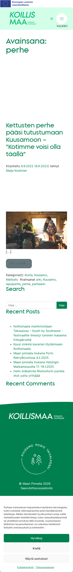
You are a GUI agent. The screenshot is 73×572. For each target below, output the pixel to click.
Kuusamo (40, 275)
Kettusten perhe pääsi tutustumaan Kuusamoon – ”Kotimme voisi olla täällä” (34, 140)
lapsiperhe (13, 284)
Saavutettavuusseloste (37, 488)
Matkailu (12, 279)
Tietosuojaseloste (45, 567)
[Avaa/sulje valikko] (61, 18)
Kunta (29, 275)
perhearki (38, 284)
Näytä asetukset (36, 558)
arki (38, 279)
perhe (26, 284)
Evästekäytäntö (25, 567)
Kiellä (36, 548)
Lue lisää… (21, 263)
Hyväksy (36, 538)
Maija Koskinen (16, 170)
